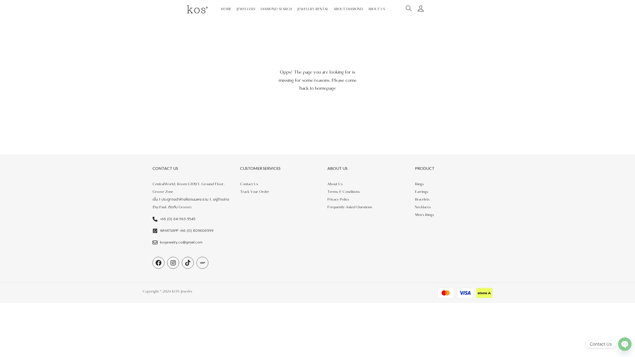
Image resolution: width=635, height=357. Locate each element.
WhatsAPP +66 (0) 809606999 (187, 230)
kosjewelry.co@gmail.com (181, 242)
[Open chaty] (625, 344)
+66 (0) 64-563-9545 (177, 219)
